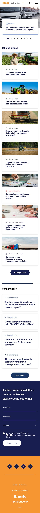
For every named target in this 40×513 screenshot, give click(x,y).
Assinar (12, 443)
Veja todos (20, 375)
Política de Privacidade (20, 490)
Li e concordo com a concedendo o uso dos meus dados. (20, 435)
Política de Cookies (20, 485)
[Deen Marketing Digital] (20, 507)
